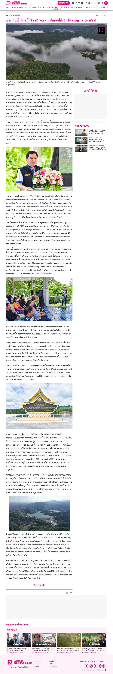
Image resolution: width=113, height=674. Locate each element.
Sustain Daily (83, 7)
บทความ (72, 7)
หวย (41, 7)
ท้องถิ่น (17, 15)
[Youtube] (95, 666)
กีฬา (26, 7)
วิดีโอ (105, 7)
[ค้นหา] (106, 3)
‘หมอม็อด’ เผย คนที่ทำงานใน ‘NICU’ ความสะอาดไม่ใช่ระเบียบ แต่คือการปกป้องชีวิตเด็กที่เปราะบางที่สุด (97, 133)
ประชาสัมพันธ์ (96, 7)
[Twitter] (40, 585)
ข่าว (15, 7)
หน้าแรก (8, 7)
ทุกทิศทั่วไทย (57, 9)
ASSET (56, 7)
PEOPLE (64, 7)
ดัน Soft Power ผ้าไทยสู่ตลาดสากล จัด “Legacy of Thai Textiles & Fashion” (17, 650)
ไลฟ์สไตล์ (48, 7)
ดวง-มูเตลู (33, 7)
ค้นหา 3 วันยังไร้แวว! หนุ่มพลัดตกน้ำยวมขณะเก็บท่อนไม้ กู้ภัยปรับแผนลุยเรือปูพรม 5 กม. (93, 650)
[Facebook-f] (86, 666)
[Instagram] (104, 666)
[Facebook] (37, 585)
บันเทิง (21, 7)
